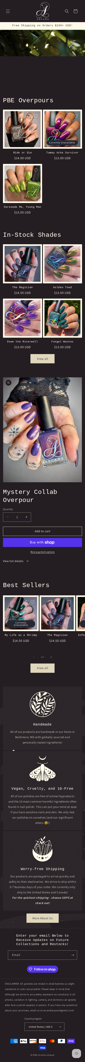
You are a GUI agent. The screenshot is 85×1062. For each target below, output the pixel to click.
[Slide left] (33, 657)
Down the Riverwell (22, 341)
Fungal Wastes (62, 341)
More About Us (42, 918)
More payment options (42, 551)
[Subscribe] (72, 955)
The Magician (22, 287)
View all (42, 359)
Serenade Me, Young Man (22, 207)
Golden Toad (62, 287)
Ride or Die (22, 152)
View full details (13, 561)
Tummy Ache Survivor (62, 152)
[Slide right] (51, 657)
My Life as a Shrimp (21, 635)
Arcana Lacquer (46, 1055)
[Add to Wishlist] (36, 116)
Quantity (8, 509)
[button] (8, 11)
